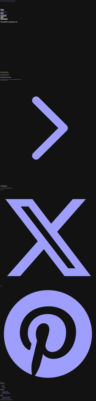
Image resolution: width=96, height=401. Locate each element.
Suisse (6, 79)
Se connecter (2, 11)
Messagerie (2, 14)
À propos (3, 387)
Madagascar (16, 79)
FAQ (3, 385)
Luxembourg (12, 79)
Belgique (4, 79)
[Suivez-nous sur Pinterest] (48, 381)
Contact (3, 386)
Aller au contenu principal (4, 0)
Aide (1, 13)
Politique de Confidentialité (6, 397)
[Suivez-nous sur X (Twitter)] (48, 284)
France (1, 79)
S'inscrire (5, 11)
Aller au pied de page (12, 0)
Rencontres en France (5, 392)
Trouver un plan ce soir (5, 39)
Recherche (5, 14)
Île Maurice (19, 79)
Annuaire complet (5, 391)
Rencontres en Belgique (6, 393)
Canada (8, 79)
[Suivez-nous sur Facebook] (1, 286)
